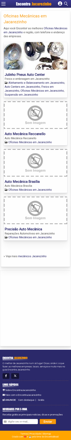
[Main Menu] (3, 3)
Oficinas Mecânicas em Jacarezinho (42, 90)
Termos (24, 434)
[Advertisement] (35, 307)
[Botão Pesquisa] (66, 3)
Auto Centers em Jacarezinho (22, 86)
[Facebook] (6, 376)
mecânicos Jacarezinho (32, 256)
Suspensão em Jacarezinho (21, 94)
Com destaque (26, 400)
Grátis (41, 400)
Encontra (33, 3)
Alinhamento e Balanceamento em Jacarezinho (36, 82)
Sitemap (47, 434)
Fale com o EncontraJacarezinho (23, 395)
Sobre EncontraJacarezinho (20, 390)
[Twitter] (15, 376)
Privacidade (35, 434)
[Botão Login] (60, 4)
